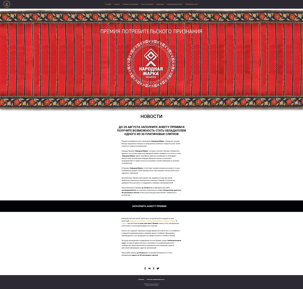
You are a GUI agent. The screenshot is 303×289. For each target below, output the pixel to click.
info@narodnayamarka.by (151, 285)
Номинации (160, 4)
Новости (117, 4)
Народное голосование (130, 4)
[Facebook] (145, 268)
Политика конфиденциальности (155, 279)
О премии (108, 4)
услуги (124, 223)
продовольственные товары (141, 221)
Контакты (141, 279)
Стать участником (147, 4)
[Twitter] (158, 268)
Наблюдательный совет (174, 4)
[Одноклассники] (154, 268)
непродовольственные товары (164, 221)
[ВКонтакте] (149, 268)
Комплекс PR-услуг (192, 4)
